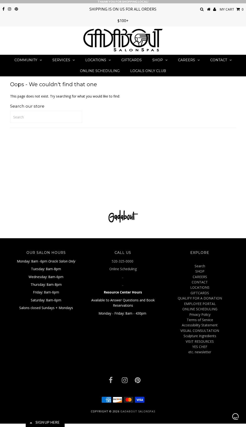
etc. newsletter (199, 352)
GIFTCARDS (131, 60)
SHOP (157, 60)
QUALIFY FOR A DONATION (200, 298)
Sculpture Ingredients (200, 336)
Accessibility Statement (200, 325)
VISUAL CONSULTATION (199, 330)
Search (200, 266)
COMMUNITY (25, 60)
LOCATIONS (95, 60)
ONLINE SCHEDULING (100, 71)
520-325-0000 (123, 261)
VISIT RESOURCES (200, 341)
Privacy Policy (199, 314)
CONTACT (218, 60)
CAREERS (186, 60)
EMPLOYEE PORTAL (200, 303)
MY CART (232, 9)
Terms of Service (200, 319)
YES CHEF (199, 346)
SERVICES (61, 60)
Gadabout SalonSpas (137, 411)
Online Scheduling (123, 269)
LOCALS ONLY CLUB (148, 71)
